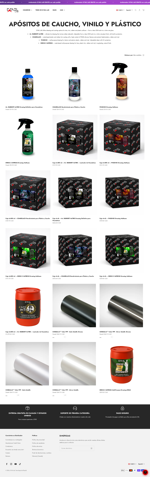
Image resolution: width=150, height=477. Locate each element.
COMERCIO (26, 10)
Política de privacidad (38, 440)
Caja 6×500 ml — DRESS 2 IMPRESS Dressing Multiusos (23, 276)
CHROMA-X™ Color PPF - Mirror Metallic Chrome (115, 332)
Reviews (8, 456)
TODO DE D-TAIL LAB (42, 10)
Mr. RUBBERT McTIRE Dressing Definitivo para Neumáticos (24, 107)
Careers (8, 453)
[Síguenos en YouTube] (15, 464)
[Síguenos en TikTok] (20, 464)
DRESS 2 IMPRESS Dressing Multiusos (18, 163)
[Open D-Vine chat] (145, 472)
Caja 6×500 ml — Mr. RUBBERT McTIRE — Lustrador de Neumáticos (74, 163)
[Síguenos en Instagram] (11, 464)
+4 (64, 337)
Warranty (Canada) (37, 456)
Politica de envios (37, 446)
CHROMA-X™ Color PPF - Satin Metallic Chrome (68, 332)
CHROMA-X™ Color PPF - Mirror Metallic (65, 390)
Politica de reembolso (38, 443)
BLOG (55, 10)
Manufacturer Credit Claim (13, 443)
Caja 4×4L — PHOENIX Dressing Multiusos (113, 218)
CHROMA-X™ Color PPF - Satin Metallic (18, 390)
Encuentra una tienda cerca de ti (15, 450)
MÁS (61, 10)
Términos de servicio (37, 450)
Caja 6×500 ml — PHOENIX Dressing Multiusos (115, 163)
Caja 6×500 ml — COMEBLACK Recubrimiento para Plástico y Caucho (28, 218)
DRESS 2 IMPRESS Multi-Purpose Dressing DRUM (115, 390)
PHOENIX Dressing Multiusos (109, 107)
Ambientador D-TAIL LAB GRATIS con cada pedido (35, 2)
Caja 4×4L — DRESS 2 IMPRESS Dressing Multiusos (116, 276)
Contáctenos (9, 446)
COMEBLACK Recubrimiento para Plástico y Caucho (69, 107)
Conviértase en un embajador (14, 440)
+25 (18, 395)
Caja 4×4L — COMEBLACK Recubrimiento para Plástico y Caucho (73, 276)
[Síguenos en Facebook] (7, 464)
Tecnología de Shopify (21, 470)
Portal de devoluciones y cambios (41, 453)
